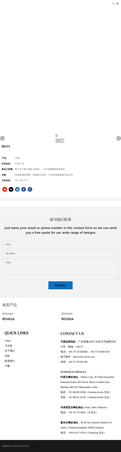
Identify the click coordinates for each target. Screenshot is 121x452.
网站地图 (35, 446)
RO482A (8, 319)
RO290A (67, 319)
